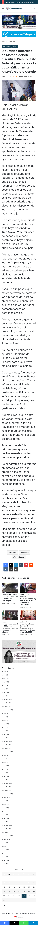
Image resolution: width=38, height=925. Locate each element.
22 (29, 891)
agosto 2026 (6, 671)
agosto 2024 (6, 755)
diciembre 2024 (7, 741)
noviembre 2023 (7, 787)
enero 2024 (5, 780)
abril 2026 (5, 685)
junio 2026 (5, 678)
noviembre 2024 (7, 745)
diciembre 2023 (7, 783)
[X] (11, 565)
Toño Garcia (19, 557)
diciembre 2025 (7, 699)
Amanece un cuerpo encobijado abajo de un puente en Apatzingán (10, 598)
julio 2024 (5, 759)
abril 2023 (5, 811)
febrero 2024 (6, 776)
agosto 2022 (6, 839)
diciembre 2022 (7, 825)
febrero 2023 (6, 818)
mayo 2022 (5, 850)
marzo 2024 (5, 773)
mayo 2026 (5, 682)
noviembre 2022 (7, 829)
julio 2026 (5, 675)
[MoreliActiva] (13, 8)
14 (24, 887)
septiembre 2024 (7, 752)
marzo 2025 (5, 731)
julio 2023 (5, 801)
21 (24, 891)
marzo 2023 (5, 815)
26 (14, 896)
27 (19, 896)
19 (14, 891)
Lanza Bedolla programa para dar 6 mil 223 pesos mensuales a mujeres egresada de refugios (10, 627)
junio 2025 (5, 720)
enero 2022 (5, 864)
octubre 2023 (6, 790)
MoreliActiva (20, 917)
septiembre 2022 (7, 836)
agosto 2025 (6, 713)
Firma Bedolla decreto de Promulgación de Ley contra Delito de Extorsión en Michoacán (28, 600)
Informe (13, 552)
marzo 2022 (5, 857)
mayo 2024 (5, 766)
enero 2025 (5, 738)
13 (19, 887)
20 (19, 891)
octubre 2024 (6, 748)
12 (14, 887)
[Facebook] (5, 565)
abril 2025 (5, 727)
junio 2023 (5, 804)
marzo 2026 (5, 689)
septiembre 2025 (7, 710)
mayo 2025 (5, 724)
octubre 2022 (6, 832)
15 (29, 887)
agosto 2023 (6, 797)
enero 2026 (5, 696)
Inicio (5, 42)
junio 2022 (5, 846)
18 (9, 891)
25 (9, 896)
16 (34, 887)
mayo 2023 (5, 808)
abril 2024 (5, 769)
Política (15, 46)
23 (34, 891)
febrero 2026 (6, 692)
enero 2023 (5, 822)
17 (4, 891)
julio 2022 (5, 843)
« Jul (3, 905)
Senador (25, 552)
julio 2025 (5, 717)
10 (4, 887)
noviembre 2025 (7, 703)
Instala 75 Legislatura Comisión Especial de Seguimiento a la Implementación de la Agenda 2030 (28, 627)
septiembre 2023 (7, 794)
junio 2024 (5, 762)
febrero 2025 (6, 734)
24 (4, 896)
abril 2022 (5, 853)
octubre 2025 (6, 706)
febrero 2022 (6, 860)
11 (9, 887)
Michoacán (11, 42)
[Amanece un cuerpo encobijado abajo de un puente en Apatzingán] (10, 588)
